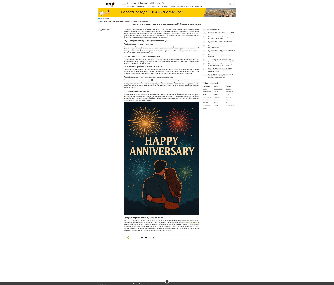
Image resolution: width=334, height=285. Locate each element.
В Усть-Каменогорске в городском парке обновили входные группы (220, 42)
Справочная (189, 6)
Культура (228, 97)
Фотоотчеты (198, 6)
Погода (132, 3)
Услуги (216, 102)
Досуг (158, 6)
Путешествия (206, 105)
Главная (144, 3)
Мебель (216, 94)
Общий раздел (206, 86)
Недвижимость (140, 6)
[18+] (110, 4)
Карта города (181, 6)
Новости (156, 3)
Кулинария (205, 102)
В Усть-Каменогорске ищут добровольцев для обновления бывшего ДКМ (221, 51)
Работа (216, 105)
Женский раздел (207, 97)
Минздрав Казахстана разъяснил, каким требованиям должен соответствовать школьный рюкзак (220, 70)
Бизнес (204, 94)
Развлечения (229, 91)
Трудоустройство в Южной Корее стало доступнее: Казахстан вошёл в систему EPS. (221, 60)
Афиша (173, 6)
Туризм (204, 89)
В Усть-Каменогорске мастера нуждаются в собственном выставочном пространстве (221, 33)
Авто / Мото (151, 6)
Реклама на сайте (102, 284)
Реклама (205, 108)
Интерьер (216, 100)
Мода (227, 100)
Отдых (216, 91)
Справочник (130, 6)
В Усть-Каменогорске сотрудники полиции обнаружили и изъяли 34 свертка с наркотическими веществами (220, 76)
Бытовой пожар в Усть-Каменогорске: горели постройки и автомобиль (221, 37)
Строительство (207, 91)
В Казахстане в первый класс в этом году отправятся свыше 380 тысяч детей (220, 64)
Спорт (227, 94)
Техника (216, 86)
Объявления (165, 6)
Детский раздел (230, 105)
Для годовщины (129, 94)
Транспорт (228, 89)
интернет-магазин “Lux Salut (179, 224)
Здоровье (228, 86)
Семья (227, 102)
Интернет (216, 97)
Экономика (206, 100)
